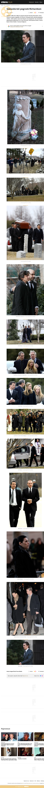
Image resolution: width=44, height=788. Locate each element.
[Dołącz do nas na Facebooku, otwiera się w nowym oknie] (40, 676)
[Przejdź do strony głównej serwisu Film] (10, 2)
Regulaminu (22, 783)
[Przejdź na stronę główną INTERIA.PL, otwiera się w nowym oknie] (4, 2)
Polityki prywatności (29, 783)
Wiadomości (8, 5)
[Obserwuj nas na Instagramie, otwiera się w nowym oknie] (42, 676)
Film (4, 5)
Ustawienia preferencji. (36, 783)
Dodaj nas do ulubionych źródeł (20, 26)
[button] (31, 2)
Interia (2, 5)
